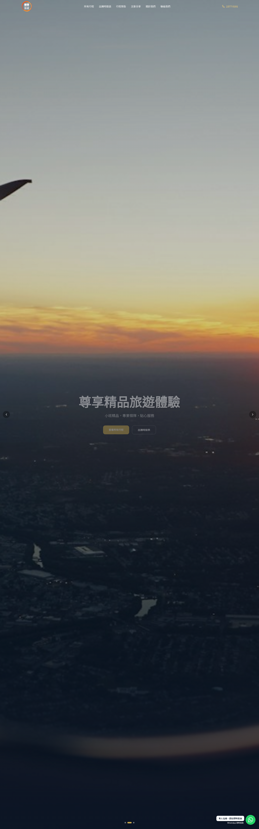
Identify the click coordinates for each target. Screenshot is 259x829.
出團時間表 (105, 6)
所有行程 (89, 6)
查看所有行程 (116, 430)
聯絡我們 (165, 6)
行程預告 (121, 6)
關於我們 (151, 6)
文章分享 (136, 6)
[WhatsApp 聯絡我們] (250, 820)
